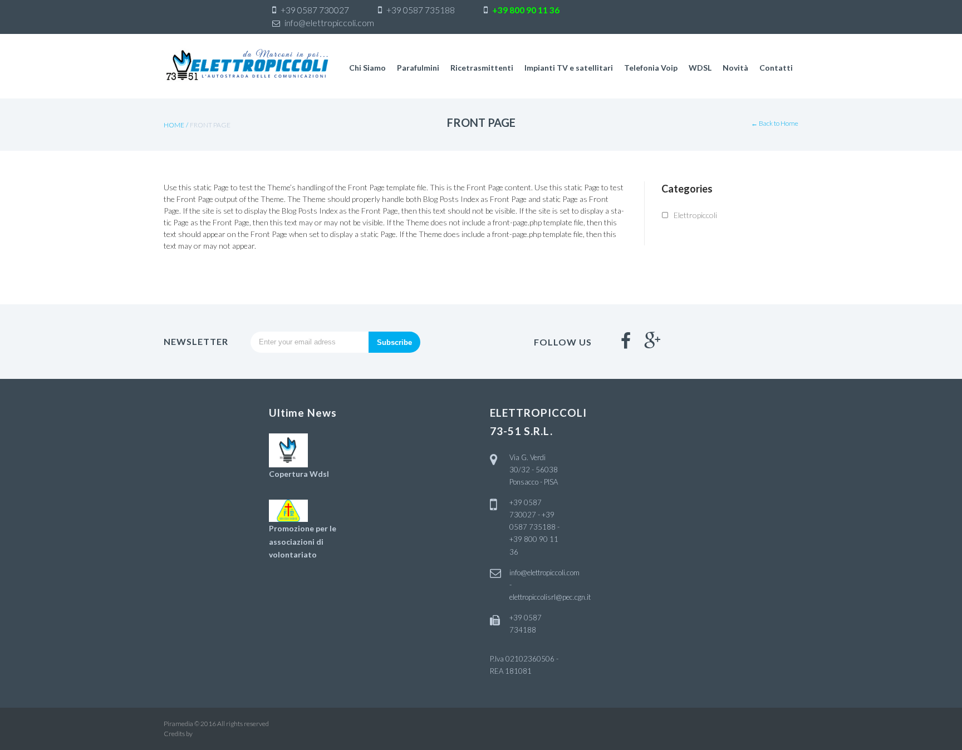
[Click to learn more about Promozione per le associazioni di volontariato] (288, 509)
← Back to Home (774, 123)
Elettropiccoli (695, 215)
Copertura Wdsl (299, 473)
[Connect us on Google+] (652, 341)
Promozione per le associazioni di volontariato (302, 542)
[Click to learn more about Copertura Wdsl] (288, 449)
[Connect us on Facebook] (625, 341)
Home (174, 125)
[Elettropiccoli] (247, 65)
